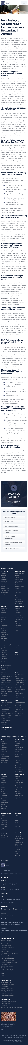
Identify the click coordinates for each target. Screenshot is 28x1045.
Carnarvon (4, 652)
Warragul (3, 640)
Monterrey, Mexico (20, 686)
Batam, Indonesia (6, 680)
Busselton (4, 650)
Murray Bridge (19, 614)
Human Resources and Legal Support (13, 543)
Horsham (3, 616)
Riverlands (18, 625)
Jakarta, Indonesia (6, 684)
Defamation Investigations (8, 947)
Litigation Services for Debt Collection (11, 1007)
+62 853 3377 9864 (8, 902)
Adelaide (17, 608)
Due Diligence (5, 951)
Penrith (17, 594)
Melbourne (4, 617)
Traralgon (3, 636)
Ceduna (17, 610)
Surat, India (18, 715)
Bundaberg (4, 575)
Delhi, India (18, 707)
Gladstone (4, 579)
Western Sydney (19, 835)
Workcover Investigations (8, 970)
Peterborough (19, 617)
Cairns (3, 577)
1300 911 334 (14, 494)
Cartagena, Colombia (7, 713)
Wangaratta (4, 638)
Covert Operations (6, 945)
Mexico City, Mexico (20, 684)
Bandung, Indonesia (6, 676)
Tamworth (18, 599)
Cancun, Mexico (19, 678)
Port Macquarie (19, 596)
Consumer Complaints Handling (11, 531)
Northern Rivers (19, 586)
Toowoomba (4, 592)
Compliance (4, 986)
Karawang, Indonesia (7, 686)
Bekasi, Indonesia (6, 682)
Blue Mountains (19, 838)
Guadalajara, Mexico (20, 680)
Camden (17, 840)
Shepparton (4, 634)
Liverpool (17, 849)
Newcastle (18, 584)
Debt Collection (5, 1003)
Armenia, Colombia (6, 702)
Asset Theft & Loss (10, 517)
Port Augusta (18, 619)
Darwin (3, 669)
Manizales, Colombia (7, 717)
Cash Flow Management (12, 522)
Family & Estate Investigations (9, 953)
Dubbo (17, 583)
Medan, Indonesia (6, 689)
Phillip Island (4, 629)
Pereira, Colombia (6, 720)
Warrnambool (4, 642)
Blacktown (18, 836)
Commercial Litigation (7, 942)
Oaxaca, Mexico (19, 687)
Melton (3, 619)
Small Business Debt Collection (9, 1009)
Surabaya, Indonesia (6, 691)
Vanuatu (3, 729)
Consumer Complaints (7, 988)
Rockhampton (5, 588)
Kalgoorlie (4, 656)
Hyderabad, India (19, 709)
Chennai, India (19, 706)
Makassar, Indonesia (6, 687)
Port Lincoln (18, 621)
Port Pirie (17, 623)
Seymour (3, 632)
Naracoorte (18, 616)
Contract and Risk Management (10, 537)
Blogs (2, 975)
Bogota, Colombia (6, 707)
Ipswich (3, 584)
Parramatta (18, 592)
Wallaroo (17, 629)
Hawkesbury (18, 848)
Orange (17, 590)
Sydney (17, 597)
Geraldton (4, 654)
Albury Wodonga (19, 573)
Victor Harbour (19, 627)
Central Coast (19, 579)
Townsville (4, 594)
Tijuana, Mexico (19, 697)
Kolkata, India (18, 711)
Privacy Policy (19, 1037)
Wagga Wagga (19, 601)
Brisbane (3, 573)
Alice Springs (4, 667)
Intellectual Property (6, 994)
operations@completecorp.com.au (12, 873)
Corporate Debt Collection (8, 1001)
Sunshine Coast (5, 590)
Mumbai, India (19, 713)
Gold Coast (4, 581)
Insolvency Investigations (8, 958)
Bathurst (17, 575)
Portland (3, 630)
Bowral (17, 577)
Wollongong (18, 603)
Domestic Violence (6, 949)
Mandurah (4, 658)
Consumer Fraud (5, 944)
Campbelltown (19, 842)
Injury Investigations (6, 957)
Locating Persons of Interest (9, 962)
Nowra (17, 588)
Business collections (7, 79)
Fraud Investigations (6, 955)
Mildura (3, 621)
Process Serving (5, 964)
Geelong (3, 614)
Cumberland (18, 844)
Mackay (3, 586)
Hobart (17, 647)
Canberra (17, 655)
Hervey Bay (4, 583)
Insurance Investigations (8, 960)
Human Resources (6, 992)
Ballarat (3, 610)
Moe (2, 623)
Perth (2, 660)
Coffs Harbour (19, 581)
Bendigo (3, 612)
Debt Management (6, 1005)
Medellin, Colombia (6, 719)
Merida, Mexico (19, 682)
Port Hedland (4, 662)
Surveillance (4, 968)
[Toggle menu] (24, 3)
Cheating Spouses (6, 940)
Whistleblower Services (12, 549)
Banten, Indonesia (6, 678)
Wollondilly (18, 855)
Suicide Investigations (7, 966)
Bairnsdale (4, 608)
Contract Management (7, 990)
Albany (3, 647)
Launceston (18, 649)
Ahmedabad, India (20, 702)
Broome (3, 649)
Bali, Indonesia (5, 675)
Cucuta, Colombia (6, 715)
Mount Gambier (19, 612)
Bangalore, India (19, 704)
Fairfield (17, 846)
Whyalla (17, 630)
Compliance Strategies (11, 526)
